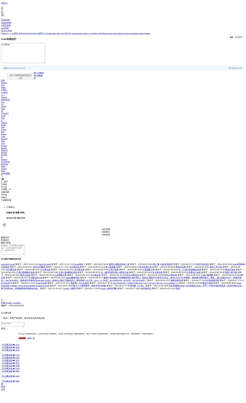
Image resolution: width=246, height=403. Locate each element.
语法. (3, 386)
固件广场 (31, 338)
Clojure (4, 123)
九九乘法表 (74, 267)
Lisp (131, 33)
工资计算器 (113, 269)
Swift (74, 33)
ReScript (4, 164)
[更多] (177, 288)
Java (3, 85)
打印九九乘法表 (132, 275)
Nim (127, 33)
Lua (91, 33)
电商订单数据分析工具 (119, 264)
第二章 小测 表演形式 (163, 264)
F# (62, 33)
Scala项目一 (80, 264)
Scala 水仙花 (41, 283)
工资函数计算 (148, 269)
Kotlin (49, 33)
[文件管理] (123, 12)
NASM (4, 155)
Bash (105, 33)
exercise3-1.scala (8, 264)
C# (45, 33)
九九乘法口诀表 (193, 272)
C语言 (4, 90)
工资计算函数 (109, 267)
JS (35, 78)
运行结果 (106, 229)
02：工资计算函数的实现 (190, 269)
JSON (3, 106)
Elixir (3, 166)
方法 (3, 389)
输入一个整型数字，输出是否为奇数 (89, 286)
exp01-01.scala (45, 264)
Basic (3, 171)
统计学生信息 (203, 264)
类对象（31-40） (137, 286)
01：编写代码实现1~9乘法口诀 (115, 272)
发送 (3, 328)
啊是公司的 (207, 283)
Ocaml (3, 146)
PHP (21, 33)
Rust (31, 33)
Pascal (96, 33)
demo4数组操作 (73, 278)
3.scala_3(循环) (69, 288)
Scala (115, 33)
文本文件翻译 (39, 267)
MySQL (4, 150)
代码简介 (106, 232)
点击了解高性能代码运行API (20, 76)
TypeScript (5, 162)
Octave (4, 169)
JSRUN (4, 3)
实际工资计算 (216, 267)
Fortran (147, 33)
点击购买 (22, 338)
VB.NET (68, 33)
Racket (136, 33)
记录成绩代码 (213, 280)
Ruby (54, 33)
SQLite (26, 33)
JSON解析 (38, 75)
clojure (80, 33)
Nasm (141, 33)
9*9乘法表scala (35, 278)
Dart (36, 33)
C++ (9, 33)
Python (4, 33)
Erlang (110, 33)
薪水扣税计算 (145, 267)
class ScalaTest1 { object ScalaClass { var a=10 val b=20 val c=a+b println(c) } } (146, 283)
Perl (101, 33)
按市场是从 (146, 288)
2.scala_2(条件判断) (108, 288)
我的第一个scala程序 (80, 283)
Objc (3, 109)
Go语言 (15, 33)
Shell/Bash (5, 100)
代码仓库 (106, 235)
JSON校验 (5, 173)
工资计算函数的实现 (25, 272)
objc (59, 33)
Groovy (86, 33)
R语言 (41, 33)
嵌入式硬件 (39, 73)
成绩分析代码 (177, 280)
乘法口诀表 (181, 267)
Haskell (121, 33)
